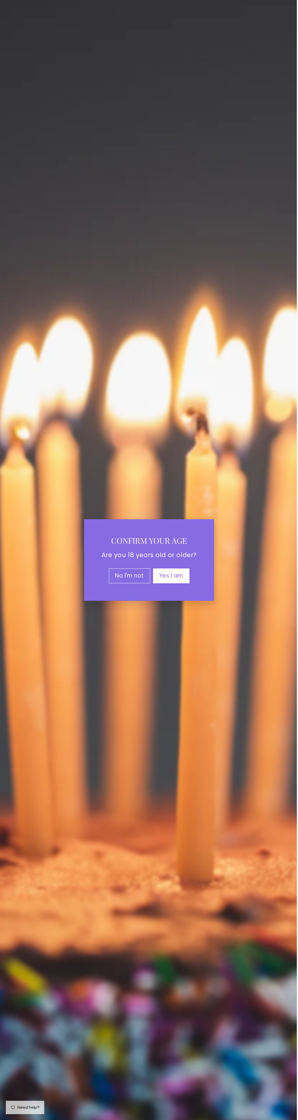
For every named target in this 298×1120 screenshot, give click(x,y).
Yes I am (169, 576)
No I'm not (127, 576)
